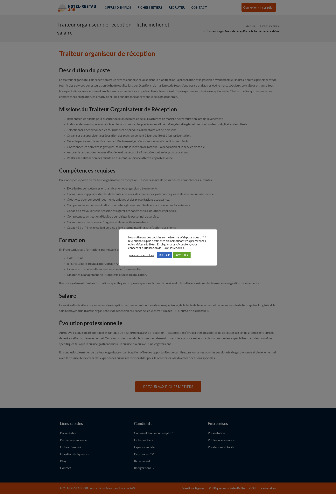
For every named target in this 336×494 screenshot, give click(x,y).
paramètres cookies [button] (141, 255)
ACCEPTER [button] (181, 255)
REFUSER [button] (164, 255)
